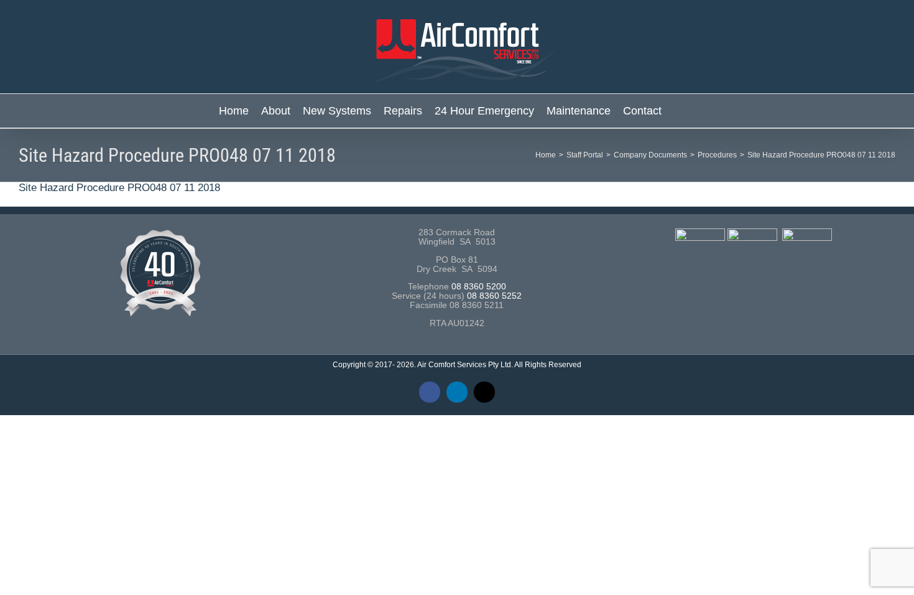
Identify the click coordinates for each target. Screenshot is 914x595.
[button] (678, 111)
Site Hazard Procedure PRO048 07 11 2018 (119, 188)
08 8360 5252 (494, 296)
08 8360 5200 (478, 286)
